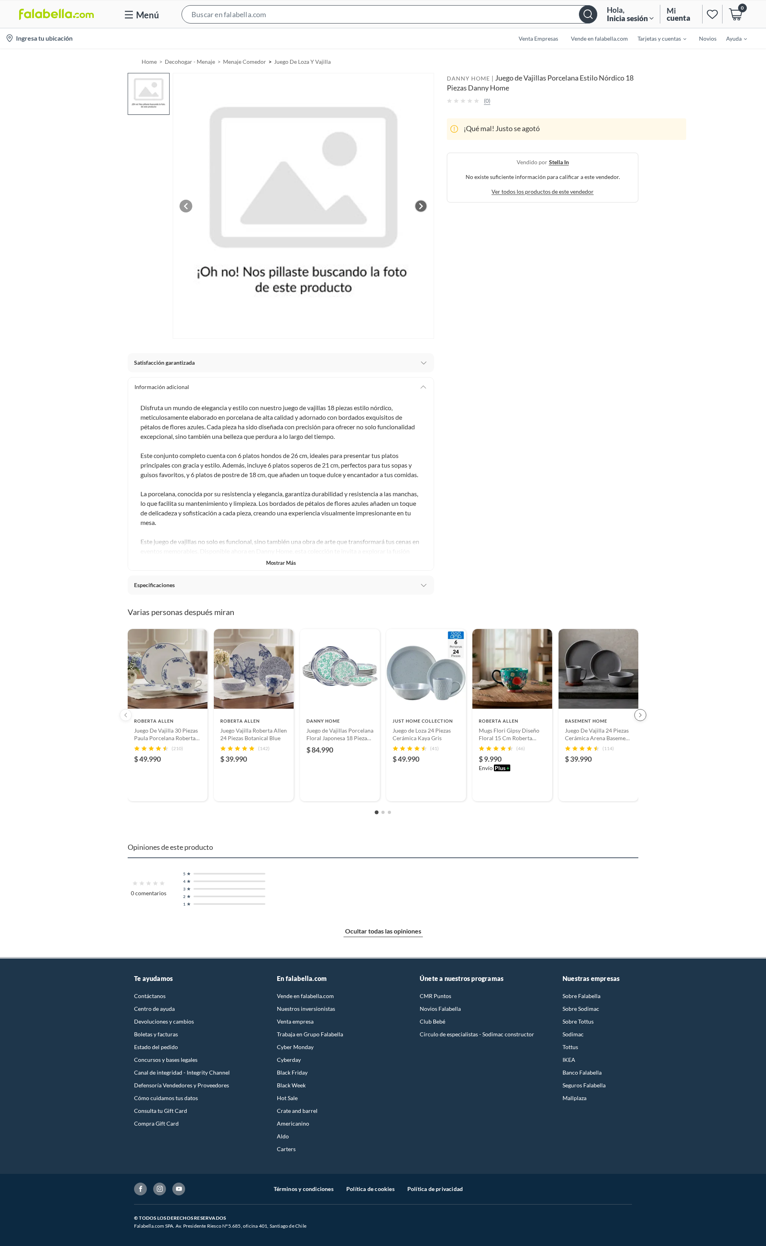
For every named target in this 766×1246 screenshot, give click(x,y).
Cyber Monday (295, 1047)
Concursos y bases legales (165, 1059)
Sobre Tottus (578, 1021)
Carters (286, 1149)
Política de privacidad (435, 1188)
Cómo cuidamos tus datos (166, 1098)
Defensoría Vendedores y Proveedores (181, 1085)
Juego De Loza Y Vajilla (302, 61)
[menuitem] (657, 38)
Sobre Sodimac (581, 1008)
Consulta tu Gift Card (160, 1110)
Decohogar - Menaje (190, 61)
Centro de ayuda (154, 1008)
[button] (389, 14)
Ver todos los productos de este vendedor (543, 191)
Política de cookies (370, 1188)
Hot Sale (287, 1098)
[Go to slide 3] (389, 812)
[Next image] (421, 206)
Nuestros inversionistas (306, 1008)
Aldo (283, 1136)
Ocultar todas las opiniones (383, 931)
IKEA (569, 1059)
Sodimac (573, 1034)
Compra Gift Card (156, 1123)
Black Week (291, 1085)
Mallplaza (574, 1098)
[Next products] (640, 715)
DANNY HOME (468, 78)
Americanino (293, 1123)
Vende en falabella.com (305, 995)
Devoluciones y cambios (164, 1021)
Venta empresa (295, 1021)
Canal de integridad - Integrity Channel (182, 1072)
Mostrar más (281, 563)
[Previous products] (126, 715)
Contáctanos (150, 995)
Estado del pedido (156, 1047)
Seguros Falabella (584, 1085)
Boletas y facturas (156, 1034)
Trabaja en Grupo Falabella (310, 1034)
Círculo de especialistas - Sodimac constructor (477, 1034)
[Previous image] (186, 206)
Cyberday (289, 1059)
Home (149, 61)
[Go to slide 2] (383, 812)
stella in (559, 161)
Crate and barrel (297, 1110)
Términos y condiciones (304, 1188)
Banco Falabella (582, 1072)
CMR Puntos (435, 995)
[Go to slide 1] (377, 812)
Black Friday (292, 1072)
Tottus (570, 1047)
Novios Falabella (440, 1008)
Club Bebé (432, 1021)
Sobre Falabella (581, 995)
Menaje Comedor (244, 61)
